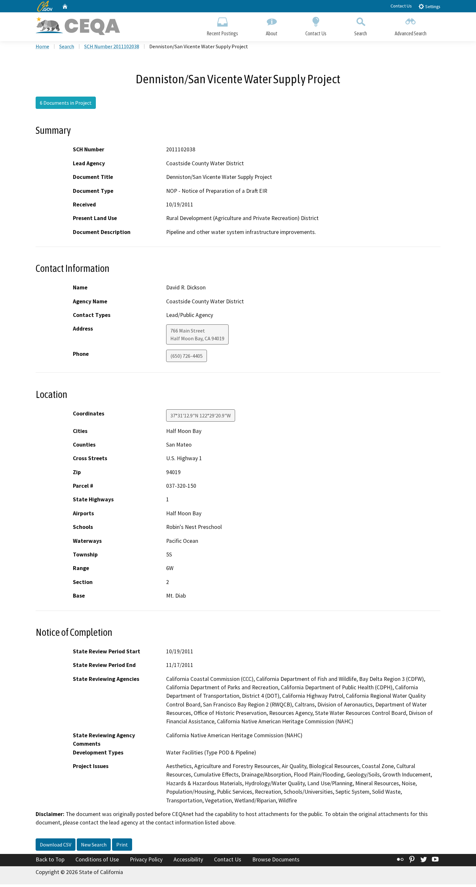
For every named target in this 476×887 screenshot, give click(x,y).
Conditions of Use (97, 859)
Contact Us (401, 6)
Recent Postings (222, 33)
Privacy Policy (146, 859)
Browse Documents (276, 859)
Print (122, 844)
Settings (432, 6)
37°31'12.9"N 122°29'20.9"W (200, 415)
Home (42, 46)
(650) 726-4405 (186, 356)
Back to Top (50, 859)
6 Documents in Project (66, 102)
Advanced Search (410, 33)
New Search (94, 844)
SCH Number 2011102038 (111, 46)
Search (360, 33)
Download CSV (55, 844)
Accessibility (188, 859)
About (272, 33)
